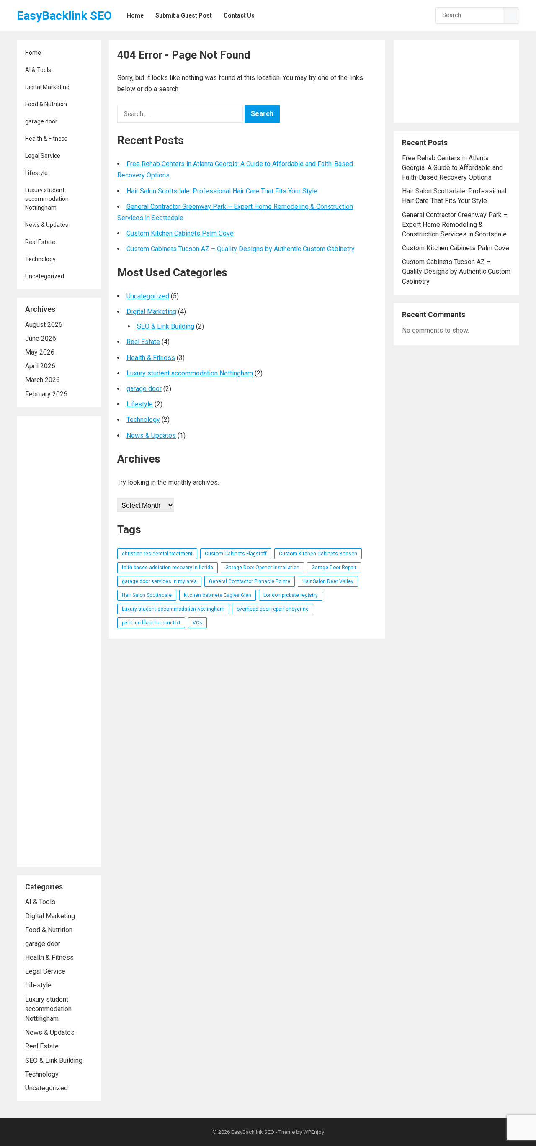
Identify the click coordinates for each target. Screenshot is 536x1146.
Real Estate (40, 242)
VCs (197, 623)
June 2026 (40, 338)
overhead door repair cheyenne (273, 609)
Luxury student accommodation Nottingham (47, 199)
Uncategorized (44, 276)
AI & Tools (38, 70)
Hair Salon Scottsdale (147, 595)
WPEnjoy (313, 1132)
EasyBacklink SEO (64, 16)
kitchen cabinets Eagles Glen (217, 595)
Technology (40, 259)
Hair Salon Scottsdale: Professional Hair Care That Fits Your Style (221, 191)
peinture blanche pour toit (151, 623)
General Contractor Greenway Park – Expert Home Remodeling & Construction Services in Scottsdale (455, 224)
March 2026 (42, 380)
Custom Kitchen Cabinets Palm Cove (180, 233)
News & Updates (46, 224)
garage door (41, 121)
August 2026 (43, 325)
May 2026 (39, 352)
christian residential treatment (157, 554)
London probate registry (290, 595)
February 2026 (46, 394)
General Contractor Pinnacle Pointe (249, 581)
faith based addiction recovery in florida (167, 567)
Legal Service (42, 155)
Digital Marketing (47, 87)
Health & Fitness (46, 138)
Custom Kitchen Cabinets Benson (318, 554)
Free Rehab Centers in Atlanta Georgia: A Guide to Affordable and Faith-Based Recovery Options (452, 167)
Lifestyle (36, 173)
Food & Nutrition (46, 104)
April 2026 (40, 366)
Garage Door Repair (334, 567)
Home (33, 52)
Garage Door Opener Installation (262, 567)
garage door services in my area (159, 581)
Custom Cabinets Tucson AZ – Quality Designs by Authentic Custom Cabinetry (240, 249)
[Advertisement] (58, 641)
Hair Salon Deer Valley (327, 581)
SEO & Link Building (53, 1060)
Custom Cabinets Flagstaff (236, 554)
